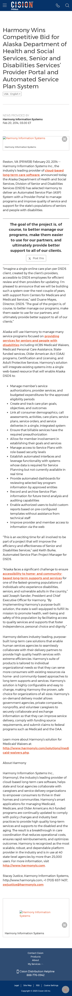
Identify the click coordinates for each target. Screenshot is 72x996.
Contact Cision (35, 953)
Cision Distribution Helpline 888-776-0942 (36, 973)
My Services (34, 964)
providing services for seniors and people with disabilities (31, 341)
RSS (38, 985)
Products (36, 956)
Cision (41, 991)
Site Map (27, 985)
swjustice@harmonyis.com (23, 884)
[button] (58, 5)
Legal (16, 985)
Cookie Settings (51, 985)
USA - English (11, 94)
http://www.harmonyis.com (24, 865)
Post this (38, 258)
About (35, 960)
